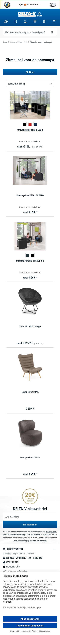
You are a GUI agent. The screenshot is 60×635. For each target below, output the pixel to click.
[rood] (30, 124)
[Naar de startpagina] (30, 14)
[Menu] (54, 21)
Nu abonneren (30, 524)
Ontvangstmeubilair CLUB (30, 129)
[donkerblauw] (35, 124)
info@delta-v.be (13, 566)
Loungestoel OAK (30, 391)
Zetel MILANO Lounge (30, 326)
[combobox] (25, 32)
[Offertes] (44, 21)
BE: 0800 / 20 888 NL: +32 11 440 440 (24, 558)
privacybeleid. (51, 531)
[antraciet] (27, 255)
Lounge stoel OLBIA (30, 457)
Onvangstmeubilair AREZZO (30, 195)
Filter (31, 72)
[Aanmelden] (25, 21)
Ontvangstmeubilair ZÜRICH (30, 260)
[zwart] (25, 124)
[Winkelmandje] (35, 21)
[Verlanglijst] (15, 21)
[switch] (53, 5)
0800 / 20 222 (12, 562)
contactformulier (20, 571)
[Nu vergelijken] (6, 21)
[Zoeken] (52, 32)
